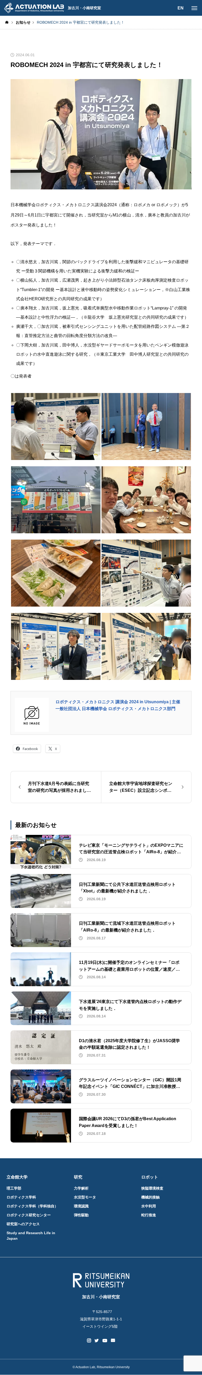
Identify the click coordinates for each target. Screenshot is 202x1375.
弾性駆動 (81, 1215)
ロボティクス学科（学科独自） (32, 1206)
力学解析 (81, 1188)
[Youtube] (105, 1340)
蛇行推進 (148, 1215)
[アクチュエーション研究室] (34, 8)
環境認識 (81, 1206)
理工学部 (14, 1188)
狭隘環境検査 (152, 1188)
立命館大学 (17, 1177)
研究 (78, 1177)
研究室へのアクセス (23, 1224)
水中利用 (148, 1206)
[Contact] (113, 1340)
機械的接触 (150, 1197)
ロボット (149, 1177)
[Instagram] (89, 1340)
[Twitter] (97, 1340)
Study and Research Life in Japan (31, 1235)
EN (181, 8)
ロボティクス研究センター (29, 1215)
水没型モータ (85, 1197)
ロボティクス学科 (21, 1197)
